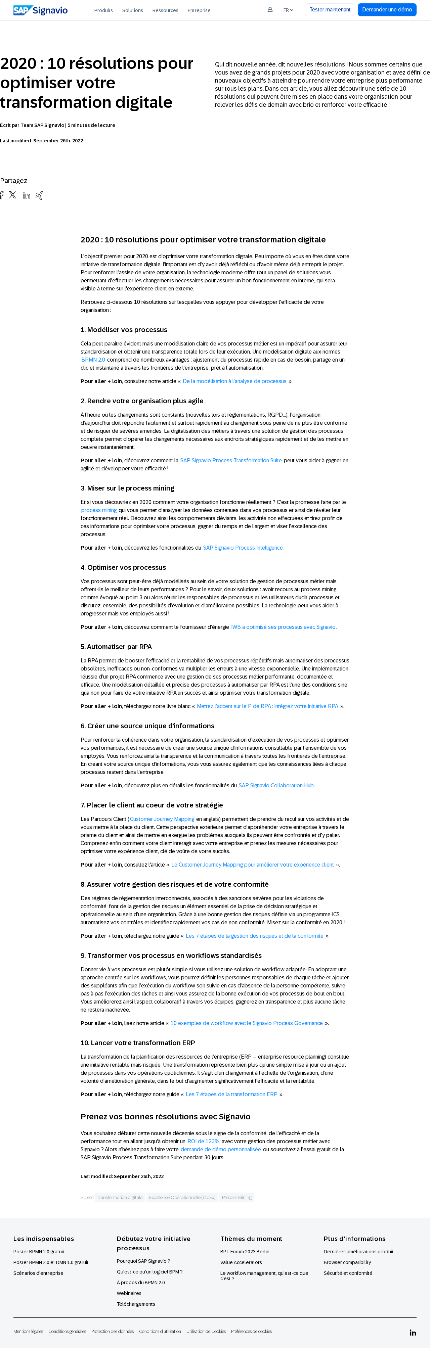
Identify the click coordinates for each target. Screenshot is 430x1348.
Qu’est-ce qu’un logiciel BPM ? (150, 1271)
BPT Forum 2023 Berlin (244, 1251)
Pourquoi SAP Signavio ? (143, 1261)
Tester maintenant (330, 9)
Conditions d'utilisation (160, 1331)
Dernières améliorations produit (359, 1251)
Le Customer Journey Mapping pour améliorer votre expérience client (252, 865)
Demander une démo (387, 9)
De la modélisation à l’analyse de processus (235, 381)
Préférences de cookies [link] (251, 1331)
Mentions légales (28, 1331)
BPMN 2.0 (93, 360)
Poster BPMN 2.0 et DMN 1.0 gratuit (51, 1262)
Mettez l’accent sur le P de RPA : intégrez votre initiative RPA (267, 706)
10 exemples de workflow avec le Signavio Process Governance (247, 1023)
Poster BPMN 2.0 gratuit (38, 1251)
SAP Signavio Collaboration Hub (276, 785)
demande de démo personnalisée (221, 1149)
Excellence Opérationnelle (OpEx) (182, 1197)
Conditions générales (67, 1331)
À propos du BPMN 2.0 (141, 1282)
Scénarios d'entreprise (38, 1273)
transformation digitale (119, 1197)
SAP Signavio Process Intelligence (243, 548)
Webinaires (129, 1293)
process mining (99, 510)
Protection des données (112, 1331)
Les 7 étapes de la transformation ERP (231, 1094)
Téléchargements (136, 1304)
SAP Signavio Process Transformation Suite (231, 460)
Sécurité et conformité (348, 1273)
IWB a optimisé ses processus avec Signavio (283, 627)
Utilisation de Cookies (206, 1331)
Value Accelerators (241, 1262)
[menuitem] (104, 10)
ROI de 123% (203, 1141)
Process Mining (237, 1197)
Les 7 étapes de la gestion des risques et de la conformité (255, 936)
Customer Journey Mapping (162, 819)
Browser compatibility (347, 1262)
